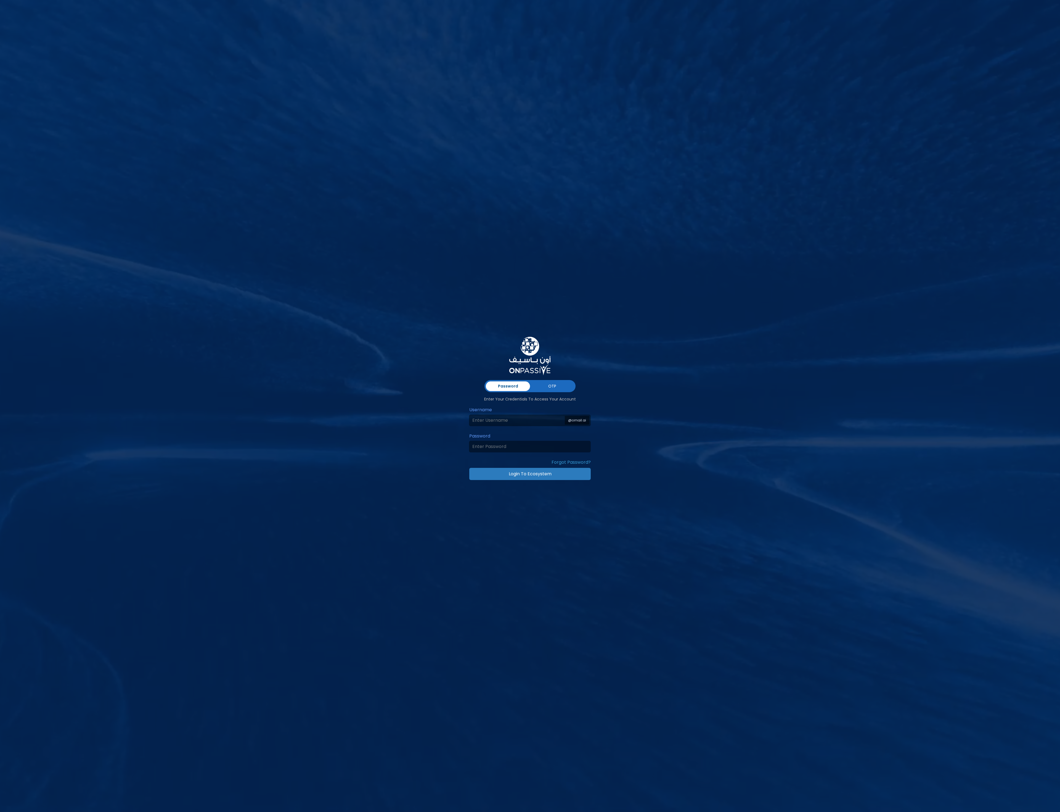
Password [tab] (508, 386)
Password (479, 436)
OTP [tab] (552, 386)
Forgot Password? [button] (571, 462)
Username (480, 410)
